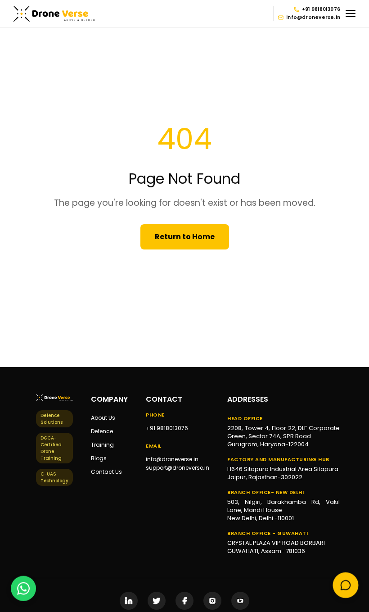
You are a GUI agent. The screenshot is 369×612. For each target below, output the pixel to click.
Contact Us (106, 472)
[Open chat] (346, 585)
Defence (102, 431)
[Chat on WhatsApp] (23, 588)
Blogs (99, 458)
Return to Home (185, 236)
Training (102, 445)
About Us (103, 418)
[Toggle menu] (351, 13)
